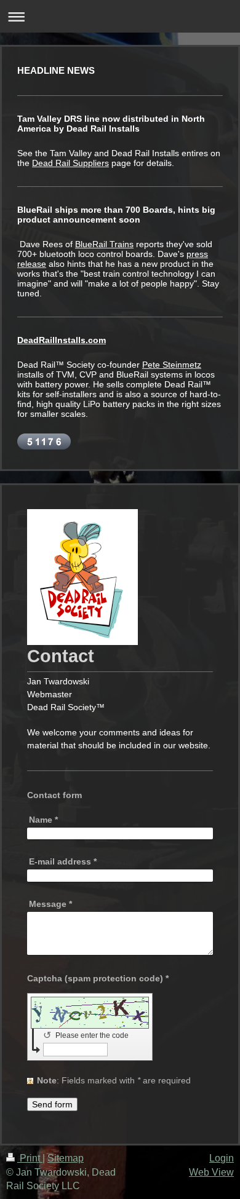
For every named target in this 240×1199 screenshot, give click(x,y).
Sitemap (65, 1158)
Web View (211, 1172)
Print (29, 1158)
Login (221, 1158)
